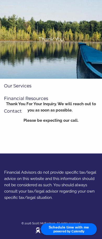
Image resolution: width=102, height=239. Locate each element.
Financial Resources (26, 98)
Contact (13, 111)
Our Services (17, 85)
